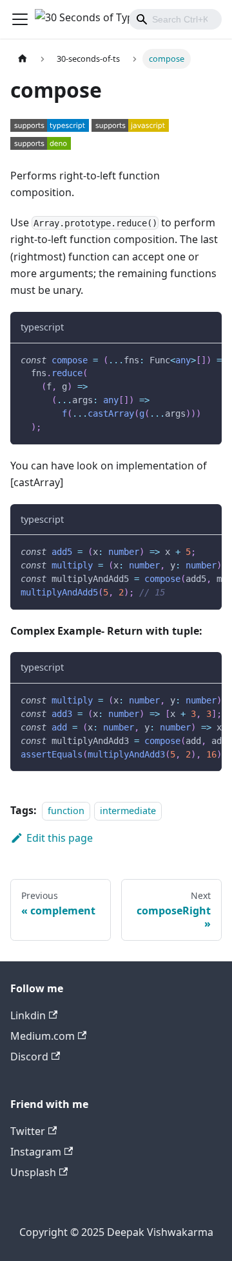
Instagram (35, 1152)
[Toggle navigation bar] (20, 19)
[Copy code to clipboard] (206, 359)
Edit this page (59, 838)
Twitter (27, 1131)
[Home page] (22, 59)
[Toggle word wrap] (182, 359)
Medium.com (42, 1036)
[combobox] (175, 19)
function (66, 810)
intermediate (128, 810)
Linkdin (28, 1015)
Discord (29, 1056)
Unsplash (33, 1172)
